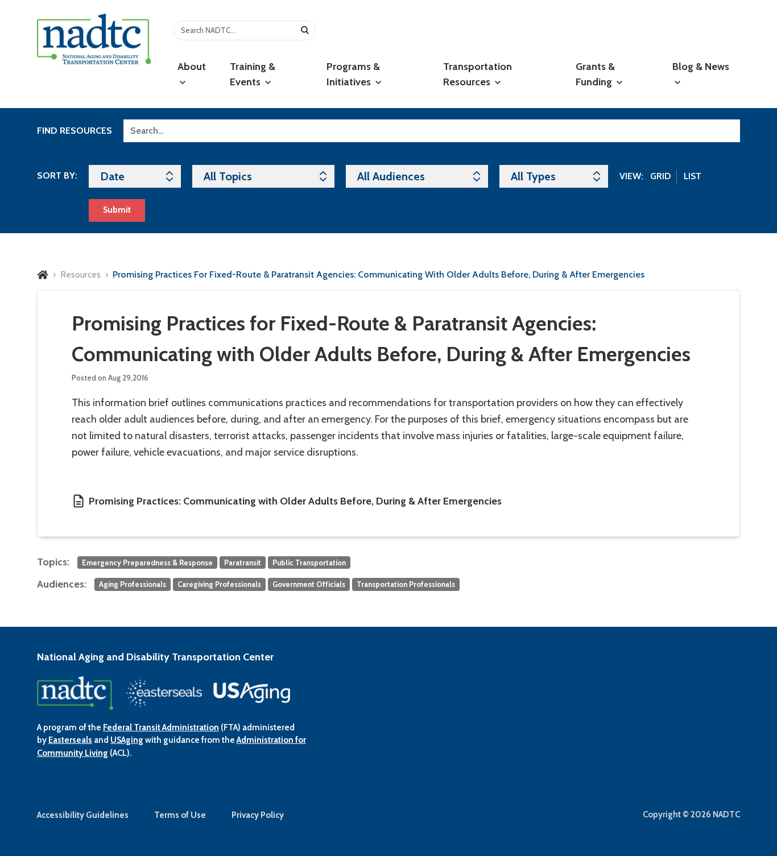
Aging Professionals (132, 584)
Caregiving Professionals (219, 584)
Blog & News (700, 66)
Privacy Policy (258, 815)
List (692, 176)
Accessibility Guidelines (83, 815)
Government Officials (308, 584)
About (191, 66)
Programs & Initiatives (353, 74)
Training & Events (252, 74)
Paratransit (242, 562)
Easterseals (70, 740)
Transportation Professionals (406, 584)
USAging (126, 740)
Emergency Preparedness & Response (147, 562)
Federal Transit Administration (161, 727)
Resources (80, 274)
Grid (660, 176)
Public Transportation (309, 562)
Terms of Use (180, 815)
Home (42, 274)
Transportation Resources (477, 74)
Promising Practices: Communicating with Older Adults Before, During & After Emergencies (295, 501)
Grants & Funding (595, 74)
